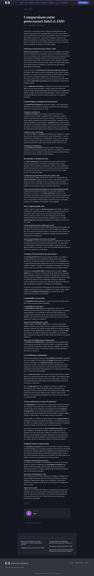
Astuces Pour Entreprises (20, 563)
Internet (37, 2)
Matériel (57, 2)
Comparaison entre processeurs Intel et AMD (32, 548)
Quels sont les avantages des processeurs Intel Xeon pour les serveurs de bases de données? (61, 550)
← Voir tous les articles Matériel (32, 523)
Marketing (51, 2)
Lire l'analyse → (83, 2)
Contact (87, 562)
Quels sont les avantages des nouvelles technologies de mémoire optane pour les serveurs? (31, 543)
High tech (31, 2)
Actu (26, 2)
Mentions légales (79, 562)
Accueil (21, 2)
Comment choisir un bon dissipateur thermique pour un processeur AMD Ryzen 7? (60, 542)
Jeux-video (44, 2)
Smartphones (64, 2)
